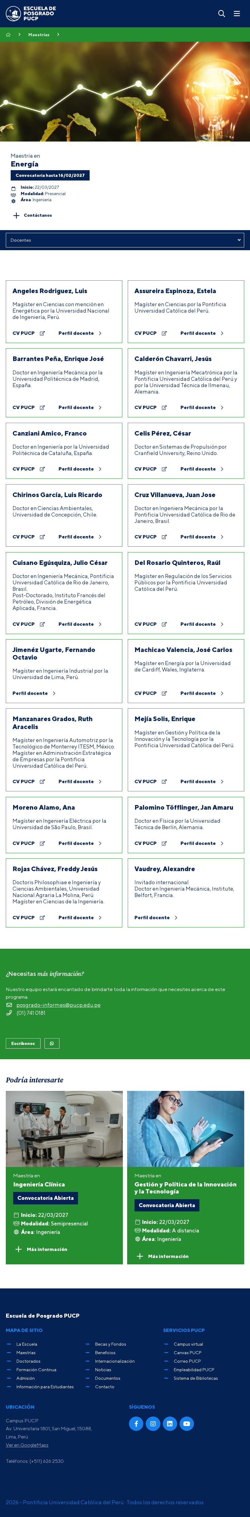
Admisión (25, 1378)
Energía (25, 163)
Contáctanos (38, 214)
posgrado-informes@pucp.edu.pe (58, 1005)
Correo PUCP (187, 1361)
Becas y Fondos (110, 1344)
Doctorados (28, 1361)
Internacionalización (115, 1361)
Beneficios (105, 1352)
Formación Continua (36, 1369)
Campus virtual (188, 1344)
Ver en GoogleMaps (27, 1445)
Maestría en (185, 1183)
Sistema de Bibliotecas (196, 1378)
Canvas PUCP (188, 1352)
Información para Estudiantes (45, 1386)
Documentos (107, 1378)
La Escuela (26, 1344)
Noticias (103, 1369)
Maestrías (38, 34)
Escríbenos (23, 1043)
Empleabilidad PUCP (194, 1369)
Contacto (104, 1386)
